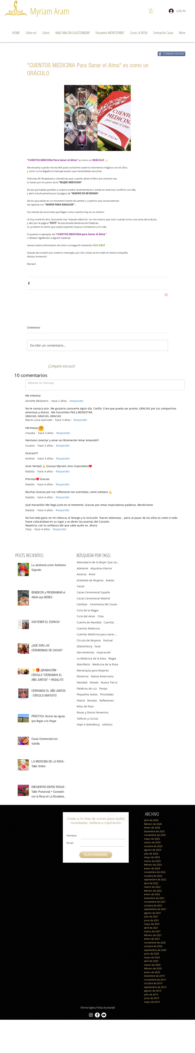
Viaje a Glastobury (88, 719)
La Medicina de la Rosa (91, 653)
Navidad (82, 677)
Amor (92, 569)
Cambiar (82, 599)
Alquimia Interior (101, 563)
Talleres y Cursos (87, 713)
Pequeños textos (87, 689)
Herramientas (85, 647)
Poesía (81, 695)
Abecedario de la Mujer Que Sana (98, 557)
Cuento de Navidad (89, 617)
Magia (112, 653)
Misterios (83, 671)
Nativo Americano (102, 671)
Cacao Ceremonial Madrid (93, 593)
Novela (94, 677)
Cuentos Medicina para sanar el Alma (98, 629)
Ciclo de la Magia (87, 605)
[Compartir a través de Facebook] (29, 283)
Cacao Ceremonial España (93, 587)
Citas (101, 611)
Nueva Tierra (109, 677)
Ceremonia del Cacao (103, 599)
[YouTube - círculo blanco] (103, 1009)
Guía (98, 641)
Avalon (110, 575)
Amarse (81, 569)
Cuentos (109, 617)
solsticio (107, 719)
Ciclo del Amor (86, 611)
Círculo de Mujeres (89, 635)
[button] (151, 10)
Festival (108, 635)
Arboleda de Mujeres (90, 575)
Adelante (82, 563)
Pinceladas (107, 689)
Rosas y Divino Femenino (92, 707)
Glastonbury (84, 641)
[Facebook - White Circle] (97, 1009)
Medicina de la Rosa (105, 659)
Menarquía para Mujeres (93, 665)
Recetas (92, 695)
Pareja (103, 683)
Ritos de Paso (85, 701)
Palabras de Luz (87, 683)
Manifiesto (83, 659)
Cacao (80, 580)
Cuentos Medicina (88, 623)
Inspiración (104, 647)
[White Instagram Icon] (90, 1009)
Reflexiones (106, 695)
